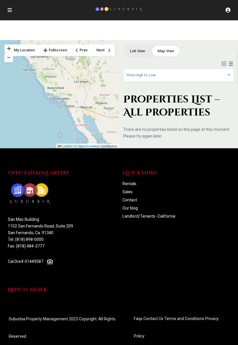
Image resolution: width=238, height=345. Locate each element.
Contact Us (153, 318)
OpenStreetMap (88, 146)
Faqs (138, 318)
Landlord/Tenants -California (148, 216)
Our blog (130, 208)
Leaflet (66, 146)
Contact (129, 200)
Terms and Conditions (184, 318)
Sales (127, 191)
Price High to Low (141, 75)
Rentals (129, 183)
